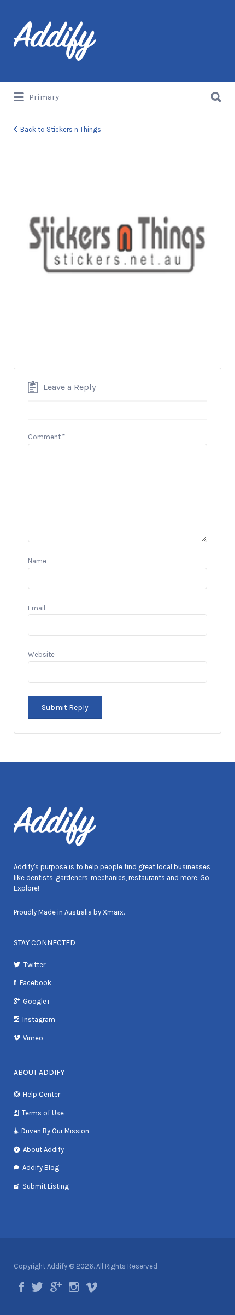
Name (37, 561)
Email (36, 608)
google (56, 1287)
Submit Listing (45, 1186)
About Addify (43, 1149)
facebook (21, 1287)
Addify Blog (40, 1167)
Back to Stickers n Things (60, 129)
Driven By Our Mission (55, 1131)
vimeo (91, 1287)
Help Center (41, 1094)
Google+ (36, 1001)
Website (41, 654)
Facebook (35, 983)
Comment (46, 437)
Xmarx (113, 912)
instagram (74, 1287)
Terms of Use (43, 1113)
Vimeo (33, 1038)
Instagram (38, 1019)
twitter (37, 1287)
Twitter (34, 965)
